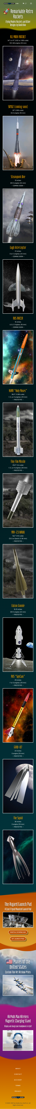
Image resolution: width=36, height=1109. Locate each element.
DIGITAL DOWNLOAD (18, 932)
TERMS (18, 1085)
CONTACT (18, 1074)
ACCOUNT (18, 1080)
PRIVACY (18, 1091)
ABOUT (18, 1068)
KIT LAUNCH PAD (18, 939)
